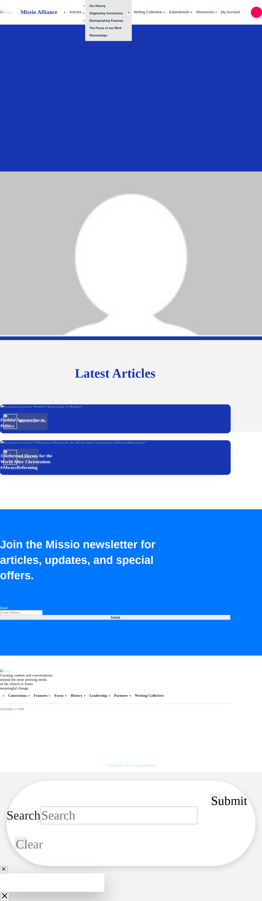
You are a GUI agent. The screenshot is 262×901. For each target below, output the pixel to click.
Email (4, 608)
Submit (115, 617)
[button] (256, 12)
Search (24, 815)
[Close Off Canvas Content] (4, 896)
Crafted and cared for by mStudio (130, 765)
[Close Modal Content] (3, 869)
